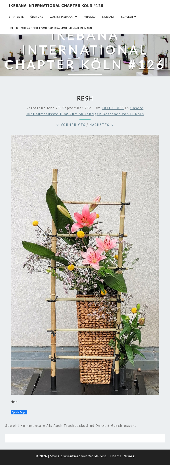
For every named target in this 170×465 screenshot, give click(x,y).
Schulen (127, 17)
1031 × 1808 (113, 108)
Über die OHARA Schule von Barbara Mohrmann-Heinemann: (51, 28)
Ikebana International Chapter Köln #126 (56, 5)
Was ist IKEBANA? (61, 17)
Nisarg (129, 456)
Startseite (16, 17)
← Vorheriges (70, 124)
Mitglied (90, 17)
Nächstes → (101, 124)
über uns (36, 17)
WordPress (97, 456)
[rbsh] (85, 266)
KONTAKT (108, 17)
